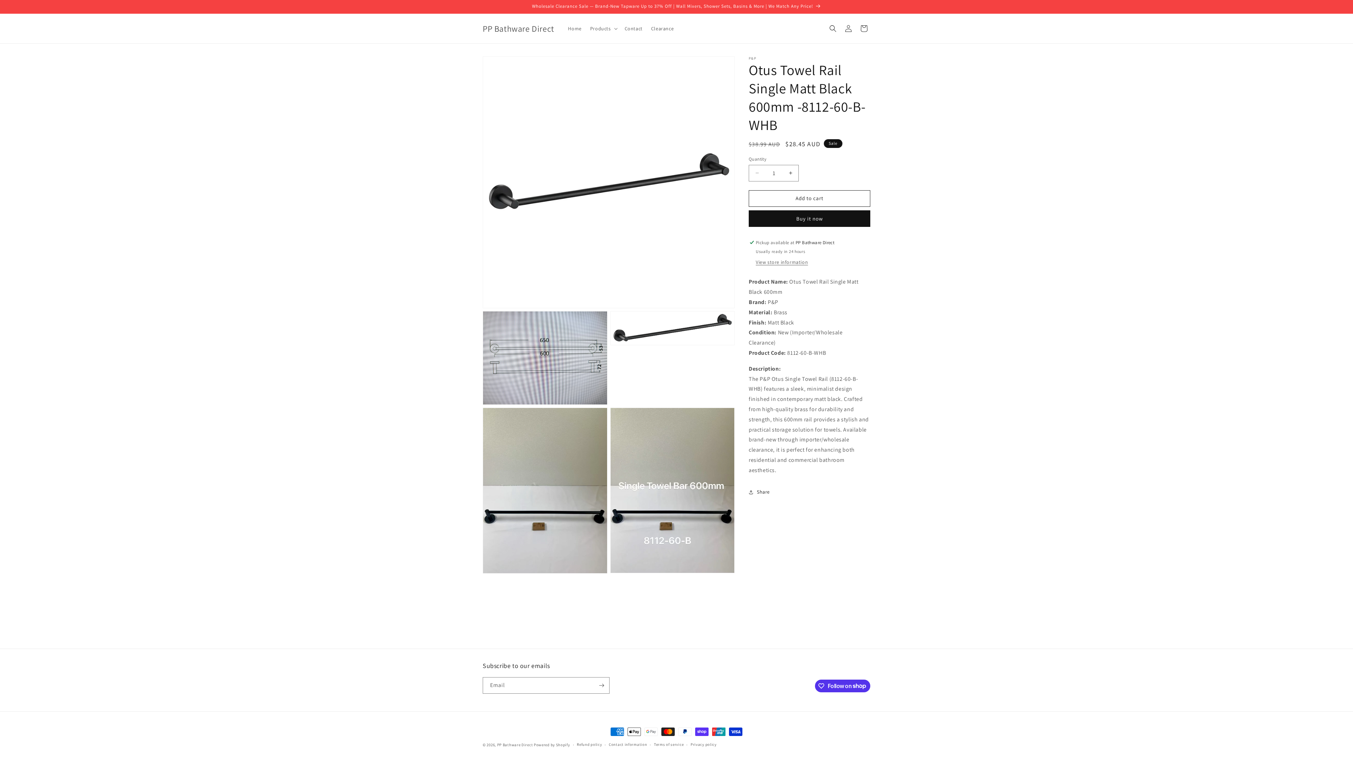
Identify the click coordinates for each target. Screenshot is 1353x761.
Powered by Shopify (552, 744)
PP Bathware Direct (515, 744)
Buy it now (809, 218)
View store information (782, 262)
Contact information (628, 744)
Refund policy (589, 744)
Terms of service (669, 744)
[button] (603, 28)
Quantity (757, 159)
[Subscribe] (601, 685)
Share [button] (763, 492)
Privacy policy (704, 744)
